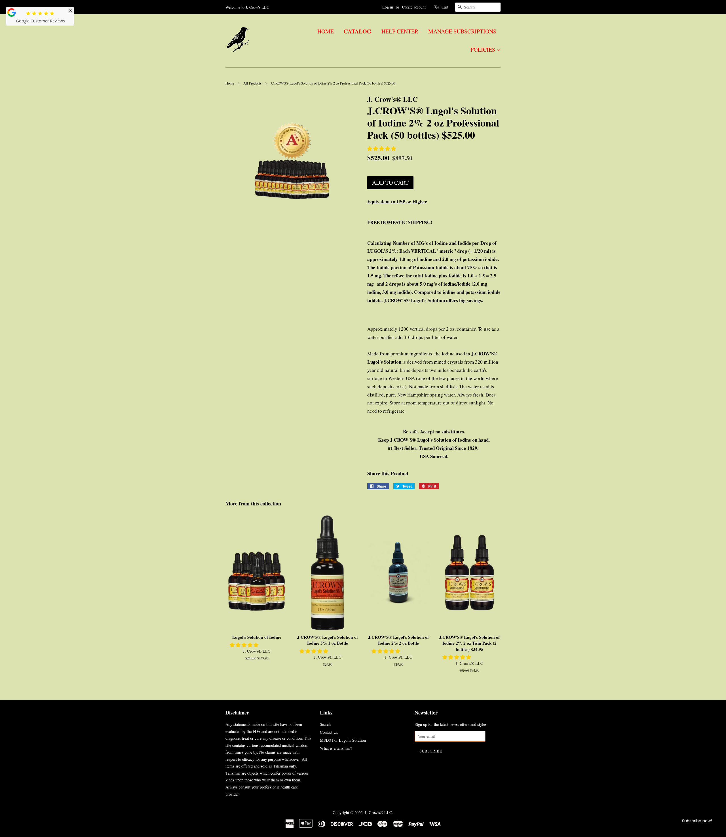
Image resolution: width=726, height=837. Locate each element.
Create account (414, 7)
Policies (483, 49)
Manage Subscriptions (462, 31)
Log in (387, 7)
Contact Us (329, 732)
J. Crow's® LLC (378, 812)
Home (325, 31)
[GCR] (12, 12)
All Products (252, 83)
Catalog (358, 31)
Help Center (399, 31)
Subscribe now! (697, 821)
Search (325, 724)
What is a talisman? (336, 748)
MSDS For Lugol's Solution (343, 740)
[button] (382, 148)
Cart (445, 7)
